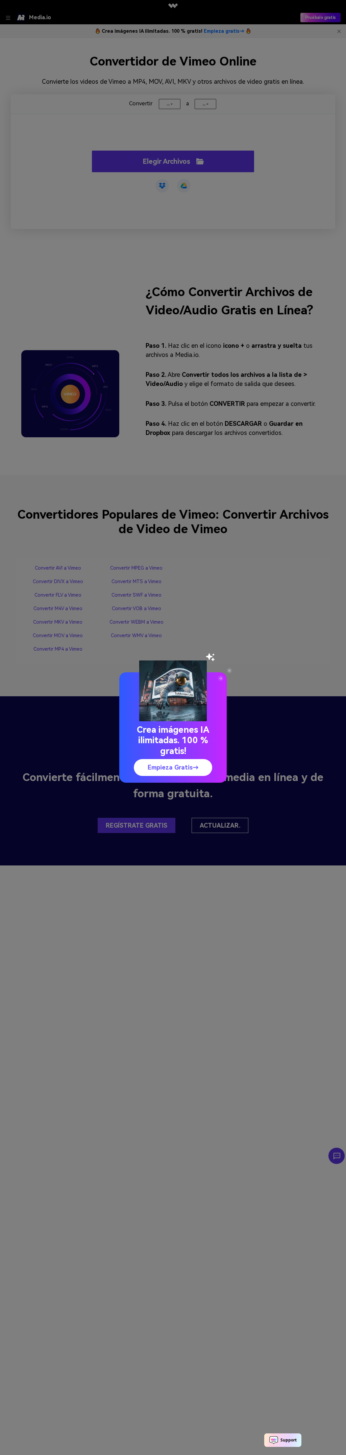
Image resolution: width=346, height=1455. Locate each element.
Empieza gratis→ (173, 767)
